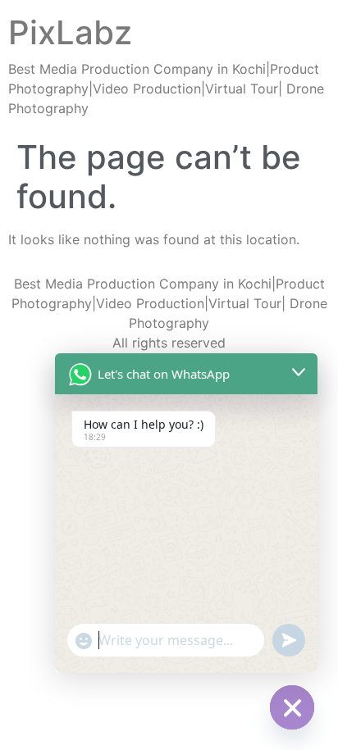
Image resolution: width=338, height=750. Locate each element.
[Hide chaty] (292, 707)
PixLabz (70, 32)
